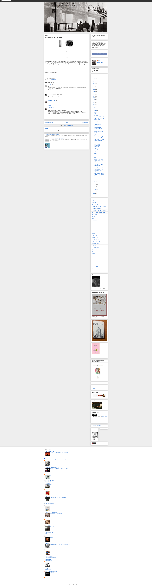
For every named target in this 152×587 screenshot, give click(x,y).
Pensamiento (52, 572)
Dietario (93, 218)
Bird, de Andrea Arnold (48, 560)
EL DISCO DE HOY (95, 222)
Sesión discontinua (48, 474)
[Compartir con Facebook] (53, 78)
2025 (94, 78)
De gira (95, 151)
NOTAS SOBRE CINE (96, 241)
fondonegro (47, 460)
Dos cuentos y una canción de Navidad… (51, 557)
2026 (94, 76)
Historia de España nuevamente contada (98, 177)
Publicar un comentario (50, 117)
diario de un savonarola (49, 550)
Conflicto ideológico (48, 569)
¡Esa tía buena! (52, 520)
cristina (93, 264)
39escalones (47, 458)
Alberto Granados (48, 568)
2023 (94, 81)
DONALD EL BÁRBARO (54, 490)
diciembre (96, 107)
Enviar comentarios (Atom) (68, 125)
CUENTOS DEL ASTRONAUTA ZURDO (99, 206)
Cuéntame (95, 153)
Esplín (46, 128)
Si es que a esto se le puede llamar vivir (51, 467)
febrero (95, 189)
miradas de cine (48, 559)
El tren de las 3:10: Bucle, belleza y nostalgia (98, 165)
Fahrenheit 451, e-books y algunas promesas (57, 138)
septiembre (96, 112)
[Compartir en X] (52, 78)
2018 (94, 89)
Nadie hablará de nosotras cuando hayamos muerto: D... (99, 174)
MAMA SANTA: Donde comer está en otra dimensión (58, 550)
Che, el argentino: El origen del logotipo (99, 167)
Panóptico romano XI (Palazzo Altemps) (56, 513)
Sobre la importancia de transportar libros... (98, 128)
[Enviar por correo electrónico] (49, 78)
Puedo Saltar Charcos (49, 556)
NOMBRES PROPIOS (96, 239)
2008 (94, 105)
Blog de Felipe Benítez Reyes (50, 489)
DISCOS (93, 216)
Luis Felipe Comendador (52, 93)
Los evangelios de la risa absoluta (51, 512)
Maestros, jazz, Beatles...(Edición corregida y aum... (98, 122)
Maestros (95, 142)
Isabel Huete (50, 84)
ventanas (93, 270)
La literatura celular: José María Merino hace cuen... (98, 170)
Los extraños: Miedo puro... (99, 129)
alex (92, 251)
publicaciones (94, 268)
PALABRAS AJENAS (52, 79)
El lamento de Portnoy (49, 532)
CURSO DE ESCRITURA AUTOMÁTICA (99, 210)
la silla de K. (47, 543)
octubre (95, 110)
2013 (94, 97)
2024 (94, 80)
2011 (94, 101)
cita (92, 262)
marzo (95, 187)
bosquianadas (94, 257)
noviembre (96, 108)
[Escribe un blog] (50, 78)
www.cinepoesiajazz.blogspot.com (98, 421)
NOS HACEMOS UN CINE (49, 451)
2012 (94, 99)
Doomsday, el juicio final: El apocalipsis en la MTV (99, 137)
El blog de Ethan (48, 496)
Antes (46, 533)
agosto (95, 179)
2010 (94, 102)
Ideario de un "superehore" (50, 519)
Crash (95, 113)
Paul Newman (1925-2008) (99, 116)
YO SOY (51, 537)
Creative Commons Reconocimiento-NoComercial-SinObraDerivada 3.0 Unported (98, 419)
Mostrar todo (106, 580)
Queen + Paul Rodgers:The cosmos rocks (99, 119)
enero (95, 191)
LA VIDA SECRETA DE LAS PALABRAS (99, 231)
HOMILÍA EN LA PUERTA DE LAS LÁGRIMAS (57, 562)
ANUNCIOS (94, 202)
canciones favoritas (95, 260)
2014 (94, 96)
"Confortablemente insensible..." (97, 125)
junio (95, 183)
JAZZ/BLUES (94, 227)
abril (95, 186)
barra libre (93, 253)
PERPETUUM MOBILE (96, 247)
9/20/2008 (49, 114)
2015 (94, 94)
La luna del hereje (48, 525)
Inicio (67, 122)
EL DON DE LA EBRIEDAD (97, 224)
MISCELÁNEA (94, 235)
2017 (94, 91)
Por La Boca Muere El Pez (49, 480)
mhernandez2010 (95, 266)
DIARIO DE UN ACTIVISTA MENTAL (98, 212)
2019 (94, 88)
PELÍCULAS (94, 245)
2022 (94, 83)
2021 (94, 84)
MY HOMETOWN (95, 237)
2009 (94, 104)
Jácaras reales (47, 483)
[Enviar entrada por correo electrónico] (47, 78)
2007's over (94, 200)
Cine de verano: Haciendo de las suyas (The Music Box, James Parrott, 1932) (56, 459)
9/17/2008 (49, 98)
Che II (95, 157)
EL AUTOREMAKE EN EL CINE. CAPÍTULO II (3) (58, 497)
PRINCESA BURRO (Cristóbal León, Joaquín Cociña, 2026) (59, 452)
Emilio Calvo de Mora (51, 100)
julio (95, 181)
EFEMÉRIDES (94, 220)
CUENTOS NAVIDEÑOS (96, 208)
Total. (51, 484)
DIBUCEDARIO (94, 214)
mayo (95, 184)
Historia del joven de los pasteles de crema (57, 143)
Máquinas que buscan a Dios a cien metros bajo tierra (98, 160)
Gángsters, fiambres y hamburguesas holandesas (98, 149)
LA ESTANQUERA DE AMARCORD (98, 229)
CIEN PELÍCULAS (95, 204)
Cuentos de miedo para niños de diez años (52, 134)
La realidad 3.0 (96, 115)
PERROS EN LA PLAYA (49, 577)
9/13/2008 (49, 90)
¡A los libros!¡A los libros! (49, 503)
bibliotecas (94, 255)
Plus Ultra (47, 561)
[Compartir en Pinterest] (54, 78)
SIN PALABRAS (94, 249)
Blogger (83, 584)
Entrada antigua (85, 122)
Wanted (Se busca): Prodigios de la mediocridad (97, 145)
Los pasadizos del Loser (49, 536)
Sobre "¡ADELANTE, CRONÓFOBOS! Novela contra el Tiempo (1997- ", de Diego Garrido (63, 506)
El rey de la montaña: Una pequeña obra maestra (98, 135)
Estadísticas (96, 162)
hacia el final (47, 578)
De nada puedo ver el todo (49, 505)
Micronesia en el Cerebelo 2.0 (50, 535)
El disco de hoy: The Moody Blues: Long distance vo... (99, 140)
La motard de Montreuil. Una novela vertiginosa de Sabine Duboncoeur (60, 544)
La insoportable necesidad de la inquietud (51, 504)
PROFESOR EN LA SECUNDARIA (51, 571)
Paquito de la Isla (52, 461)
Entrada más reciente (49, 122)
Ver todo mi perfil (100, 62)
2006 (94, 194)
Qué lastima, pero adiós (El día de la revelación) (57, 475)
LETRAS (93, 233)
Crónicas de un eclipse (48, 481)
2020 (94, 86)
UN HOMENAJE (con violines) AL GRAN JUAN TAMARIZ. (59, 468)
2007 (94, 193)
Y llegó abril (52, 526)
